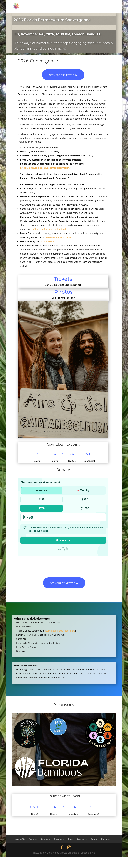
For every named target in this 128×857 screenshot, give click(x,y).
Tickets (63, 279)
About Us (20, 838)
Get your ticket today (63, 75)
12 (73, 431)
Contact (105, 838)
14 (79, 431)
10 (68, 431)
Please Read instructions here (59, 630)
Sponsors (82, 838)
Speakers (59, 838)
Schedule (45, 838)
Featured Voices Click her (59, 237)
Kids (70, 838)
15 (81, 431)
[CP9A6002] (63, 436)
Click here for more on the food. (50, 229)
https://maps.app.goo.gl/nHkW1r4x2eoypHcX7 (45, 167)
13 (76, 431)
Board (94, 838)
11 (71, 431)
